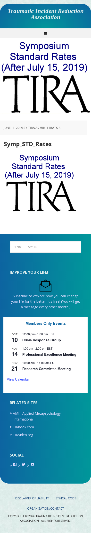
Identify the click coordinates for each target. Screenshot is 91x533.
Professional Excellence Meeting (49, 354)
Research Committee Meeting (46, 368)
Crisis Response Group (41, 339)
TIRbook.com (23, 427)
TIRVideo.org (23, 434)
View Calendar (18, 379)
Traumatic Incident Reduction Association (46, 14)
